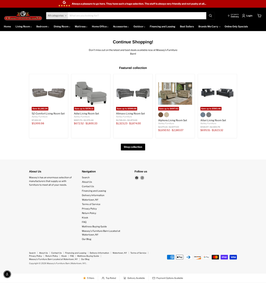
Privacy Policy (89, 208)
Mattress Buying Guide (94, 226)
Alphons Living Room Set (172, 120)
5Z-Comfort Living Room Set (48, 113)
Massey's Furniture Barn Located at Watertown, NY (53, 259)
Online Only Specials (236, 26)
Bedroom (42, 26)
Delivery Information (93, 195)
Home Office (99, 26)
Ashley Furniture (40, 116)
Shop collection (133, 146)
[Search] (210, 15)
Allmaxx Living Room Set (130, 113)
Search (86, 177)
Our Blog (86, 239)
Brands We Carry (208, 26)
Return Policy (89, 213)
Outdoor (138, 26)
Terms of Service (91, 204)
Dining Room (61, 26)
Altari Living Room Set (213, 120)
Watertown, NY (90, 199)
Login (249, 15)
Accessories (120, 26)
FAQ (84, 222)
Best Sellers (187, 26)
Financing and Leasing (162, 26)
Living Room (23, 26)
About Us (87, 182)
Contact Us (88, 186)
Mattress (80, 26)
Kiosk (85, 217)
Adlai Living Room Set (86, 113)
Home (7, 26)
